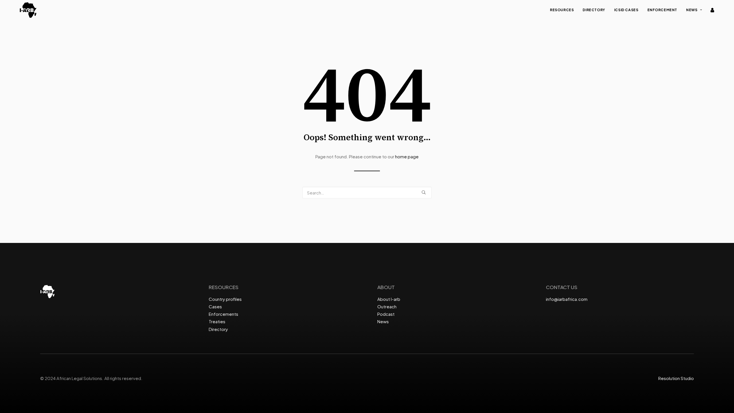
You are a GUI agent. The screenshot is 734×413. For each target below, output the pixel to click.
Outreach (387, 306)
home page (407, 156)
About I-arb (388, 299)
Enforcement (662, 10)
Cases (215, 306)
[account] (712, 10)
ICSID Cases (626, 10)
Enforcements (223, 314)
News (691, 10)
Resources (562, 10)
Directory (594, 10)
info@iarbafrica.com (566, 299)
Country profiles (225, 299)
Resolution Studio (676, 378)
